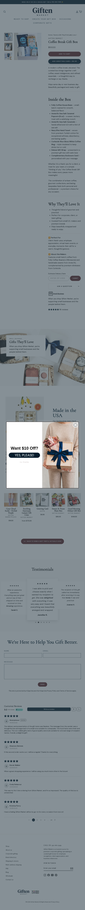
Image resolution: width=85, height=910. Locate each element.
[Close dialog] (75, 424)
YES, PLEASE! (24, 455)
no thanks (24, 462)
